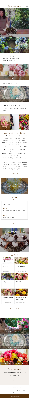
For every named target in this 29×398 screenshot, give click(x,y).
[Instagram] (11, 375)
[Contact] (18, 375)
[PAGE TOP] (14, 316)
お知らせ (14, 392)
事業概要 (23, 390)
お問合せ (14, 380)
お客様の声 (18, 390)
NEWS (14, 223)
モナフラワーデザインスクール (21, 271)
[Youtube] (14, 375)
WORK (7, 390)
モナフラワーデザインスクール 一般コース (14, 236)
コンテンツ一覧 (14, 173)
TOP (3, 390)
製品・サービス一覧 (14, 308)
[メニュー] (27, 6)
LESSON (14, 245)
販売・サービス (9, 271)
